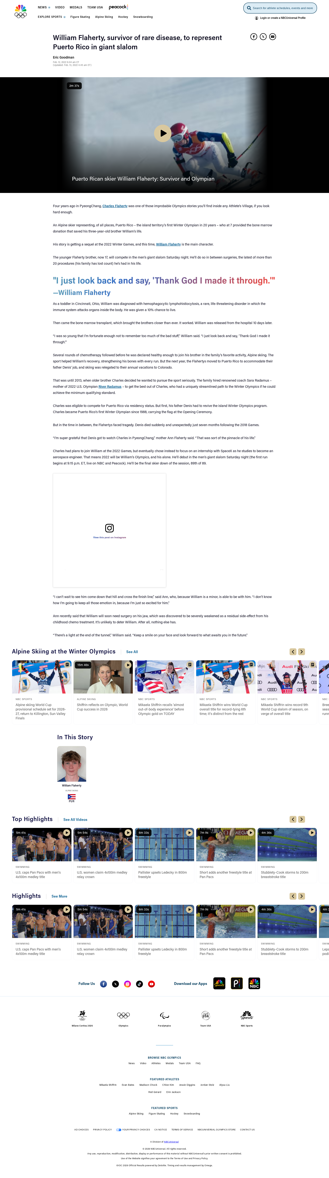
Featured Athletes (164, 1079)
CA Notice (160, 1130)
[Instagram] (127, 984)
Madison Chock (148, 1085)
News (132, 1063)
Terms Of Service (182, 1130)
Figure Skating (157, 1114)
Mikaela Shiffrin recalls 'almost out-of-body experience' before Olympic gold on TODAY (161, 709)
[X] (115, 984)
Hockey (174, 1114)
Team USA (185, 1063)
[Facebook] (103, 984)
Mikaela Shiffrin (108, 1085)
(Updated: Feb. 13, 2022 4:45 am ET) (72, 65)
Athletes (156, 1063)
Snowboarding (192, 1114)
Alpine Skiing (71, 791)
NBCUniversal (171, 1142)
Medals (170, 1063)
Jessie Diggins (187, 1085)
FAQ (198, 1063)
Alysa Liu (224, 1085)
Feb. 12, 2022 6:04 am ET (66, 62)
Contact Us (247, 1130)
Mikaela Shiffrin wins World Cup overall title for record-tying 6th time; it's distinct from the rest (223, 709)
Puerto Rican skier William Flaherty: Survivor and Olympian (143, 179)
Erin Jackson (173, 1092)
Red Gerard (154, 1092)
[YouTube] (151, 984)
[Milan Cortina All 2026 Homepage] (25, 11)
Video (143, 1063)
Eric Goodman (63, 57)
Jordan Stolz (207, 1085)
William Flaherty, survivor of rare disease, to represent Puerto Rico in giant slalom (137, 43)
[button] (44, 8)
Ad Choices (81, 1130)
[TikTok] (139, 984)
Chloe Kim (168, 1085)
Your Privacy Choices (136, 1130)
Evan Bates (128, 1085)
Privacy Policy (102, 1130)
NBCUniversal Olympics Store (217, 1130)
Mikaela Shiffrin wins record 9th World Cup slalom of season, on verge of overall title (284, 709)
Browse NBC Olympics (164, 1058)
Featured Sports (164, 1108)
